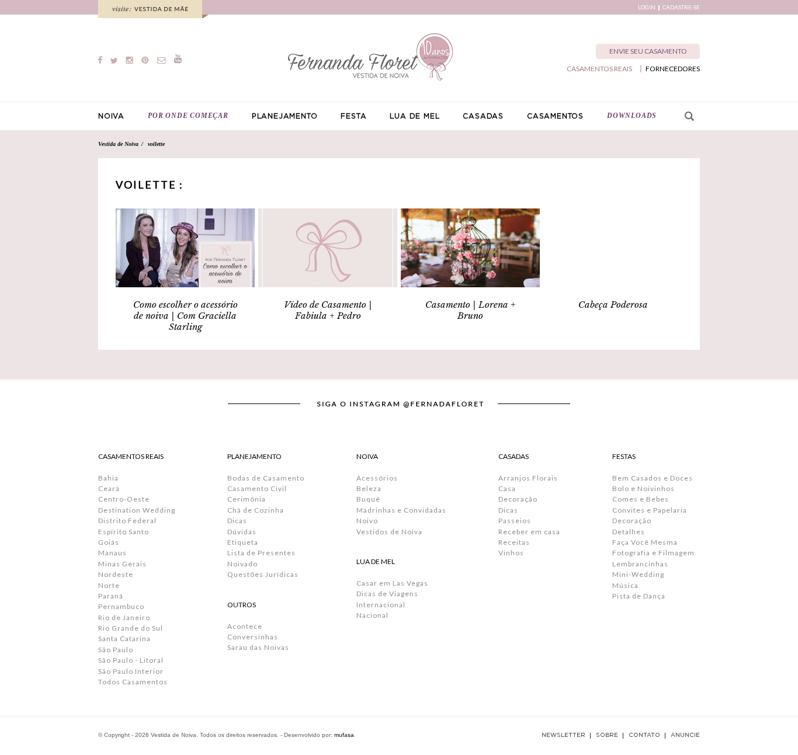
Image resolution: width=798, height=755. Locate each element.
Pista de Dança (638, 596)
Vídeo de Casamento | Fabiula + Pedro (328, 310)
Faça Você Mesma (645, 542)
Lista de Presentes (261, 552)
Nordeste (115, 574)
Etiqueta (242, 542)
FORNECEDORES (673, 69)
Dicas (237, 520)
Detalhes (628, 531)
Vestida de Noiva (118, 144)
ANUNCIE (685, 735)
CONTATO (644, 735)
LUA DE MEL (414, 116)
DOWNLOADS (632, 115)
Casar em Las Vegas (392, 583)
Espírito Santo (123, 531)
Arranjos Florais (528, 478)
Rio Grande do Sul (130, 628)
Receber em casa (529, 531)
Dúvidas (241, 531)
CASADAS (483, 116)
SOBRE (607, 735)
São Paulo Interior (131, 671)
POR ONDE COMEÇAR (188, 115)
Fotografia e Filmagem (653, 552)
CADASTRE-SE (681, 7)
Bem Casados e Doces (652, 478)
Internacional (380, 604)
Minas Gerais (122, 563)
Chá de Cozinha (255, 510)
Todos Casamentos (133, 681)
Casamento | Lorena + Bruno (470, 310)
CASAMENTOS (555, 116)
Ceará (109, 488)
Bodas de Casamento (265, 478)
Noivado (242, 563)
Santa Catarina (124, 638)
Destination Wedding (136, 510)
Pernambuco (121, 606)
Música (625, 585)
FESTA (353, 116)
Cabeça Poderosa (613, 304)
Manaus (112, 552)
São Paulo (115, 649)
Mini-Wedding (638, 574)
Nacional (372, 615)
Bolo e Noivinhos (643, 488)
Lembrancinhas (640, 563)
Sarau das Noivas (258, 647)
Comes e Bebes (640, 499)
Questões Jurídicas (263, 574)
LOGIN (646, 7)
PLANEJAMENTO (285, 116)
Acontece (244, 626)
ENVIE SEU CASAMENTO (648, 51)
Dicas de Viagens (387, 593)
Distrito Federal (127, 520)
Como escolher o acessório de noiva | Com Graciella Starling (185, 315)
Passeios (514, 520)
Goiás (108, 542)
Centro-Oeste (124, 499)
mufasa (344, 735)
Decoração (517, 499)
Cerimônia (246, 499)
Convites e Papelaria (649, 510)
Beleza (368, 488)
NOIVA (111, 116)
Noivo (367, 520)
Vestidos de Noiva (389, 531)
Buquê (368, 499)
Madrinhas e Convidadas (401, 510)
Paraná (110, 596)
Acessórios (377, 478)
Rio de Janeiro (124, 617)
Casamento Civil (257, 488)
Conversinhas (252, 636)
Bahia (108, 478)
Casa (507, 488)
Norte (109, 585)
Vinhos (511, 552)
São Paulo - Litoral (131, 660)
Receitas (514, 542)
